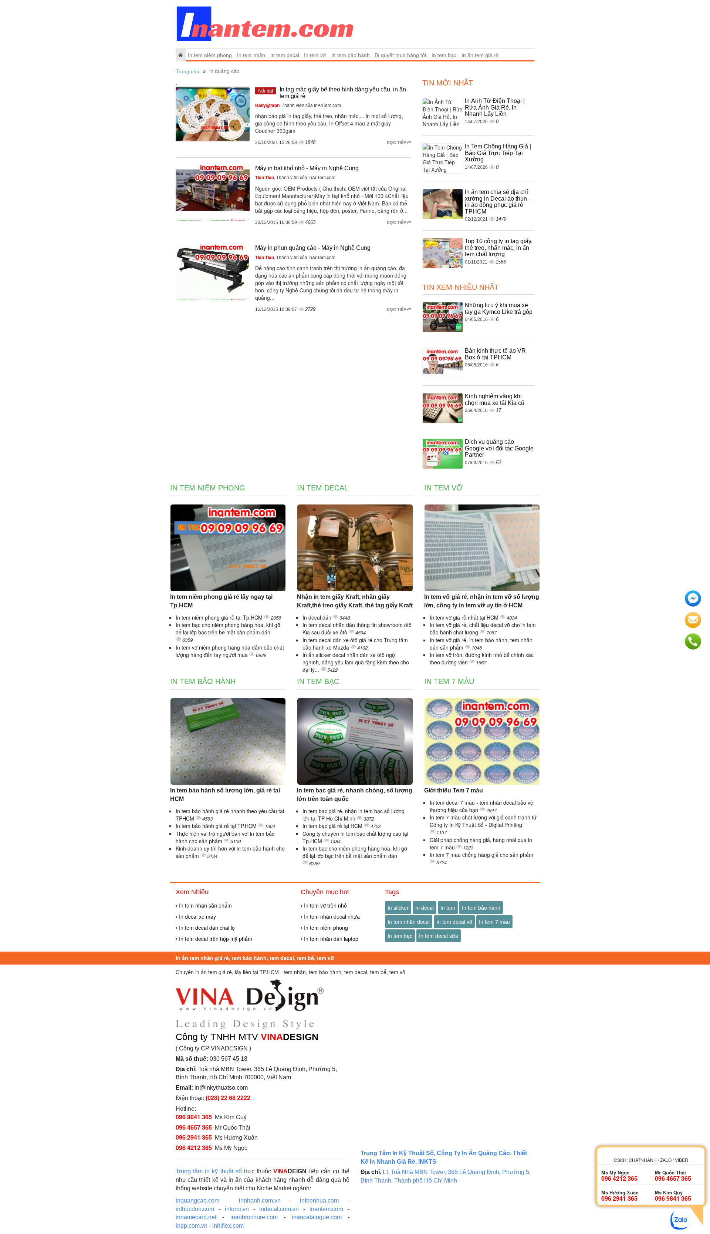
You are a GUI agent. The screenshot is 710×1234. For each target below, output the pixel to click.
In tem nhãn (251, 55)
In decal (424, 907)
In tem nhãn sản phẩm (205, 905)
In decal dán (317, 617)
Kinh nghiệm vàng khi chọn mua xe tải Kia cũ (494, 399)
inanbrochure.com (254, 1217)
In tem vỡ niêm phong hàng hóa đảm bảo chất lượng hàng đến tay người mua (230, 651)
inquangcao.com (197, 1200)
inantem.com (326, 1209)
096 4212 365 (194, 1147)
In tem (447, 907)
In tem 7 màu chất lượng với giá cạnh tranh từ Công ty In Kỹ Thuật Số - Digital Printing (483, 821)
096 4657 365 (194, 1127)
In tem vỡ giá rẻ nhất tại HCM (465, 617)
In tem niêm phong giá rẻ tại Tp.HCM (220, 617)
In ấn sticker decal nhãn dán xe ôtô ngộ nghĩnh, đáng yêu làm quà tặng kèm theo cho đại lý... (355, 662)
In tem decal (284, 55)
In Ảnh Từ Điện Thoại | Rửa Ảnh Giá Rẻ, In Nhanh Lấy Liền (495, 107)
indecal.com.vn (279, 1209)
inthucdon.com (195, 1209)
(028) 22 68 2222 (228, 1098)
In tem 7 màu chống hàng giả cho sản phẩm (481, 854)
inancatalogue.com (317, 1217)
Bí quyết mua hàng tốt (400, 55)
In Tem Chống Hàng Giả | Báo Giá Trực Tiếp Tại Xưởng (498, 152)
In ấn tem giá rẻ (480, 55)
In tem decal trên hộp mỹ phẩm (215, 938)
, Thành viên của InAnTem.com (298, 105)
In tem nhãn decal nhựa (331, 916)
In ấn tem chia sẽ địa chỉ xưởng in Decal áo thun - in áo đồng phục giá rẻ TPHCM (497, 202)
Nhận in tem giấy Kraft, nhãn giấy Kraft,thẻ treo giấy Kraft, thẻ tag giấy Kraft (355, 601)
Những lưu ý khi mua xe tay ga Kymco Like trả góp (498, 308)
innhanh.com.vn (260, 1200)
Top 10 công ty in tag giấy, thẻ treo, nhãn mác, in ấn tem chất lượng (498, 247)
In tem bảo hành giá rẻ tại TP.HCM (217, 825)
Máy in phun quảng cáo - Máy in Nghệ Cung (313, 248)
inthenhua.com (319, 1200)
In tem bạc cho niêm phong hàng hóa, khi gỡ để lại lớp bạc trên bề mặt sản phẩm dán (228, 628)
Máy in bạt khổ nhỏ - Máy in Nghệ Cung (307, 168)
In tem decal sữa (438, 935)
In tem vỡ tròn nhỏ (324, 905)
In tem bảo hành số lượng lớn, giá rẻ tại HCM (225, 794)
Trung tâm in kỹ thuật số (209, 1171)
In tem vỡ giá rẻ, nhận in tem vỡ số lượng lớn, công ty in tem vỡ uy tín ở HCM (481, 601)
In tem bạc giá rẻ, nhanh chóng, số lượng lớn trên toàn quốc (354, 794)
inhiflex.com (228, 1226)
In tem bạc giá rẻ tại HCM (333, 825)
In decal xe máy (197, 916)
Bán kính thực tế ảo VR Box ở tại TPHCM (495, 354)
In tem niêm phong (210, 55)
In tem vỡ (315, 55)
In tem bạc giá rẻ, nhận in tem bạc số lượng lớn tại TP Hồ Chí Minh (353, 814)
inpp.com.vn (191, 1226)
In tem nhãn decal (409, 921)
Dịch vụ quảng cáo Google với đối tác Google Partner (499, 448)
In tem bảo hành (350, 55)
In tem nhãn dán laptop (330, 938)
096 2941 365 (194, 1137)
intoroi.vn (237, 1209)
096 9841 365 (194, 1117)
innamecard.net (196, 1217)
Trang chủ (187, 71)
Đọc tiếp (397, 142)
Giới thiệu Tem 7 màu (453, 790)
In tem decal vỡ (454, 921)
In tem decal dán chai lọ (206, 927)
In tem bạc (444, 55)
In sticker (398, 907)
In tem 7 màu (449, 681)
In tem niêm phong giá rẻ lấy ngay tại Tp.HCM (221, 601)
